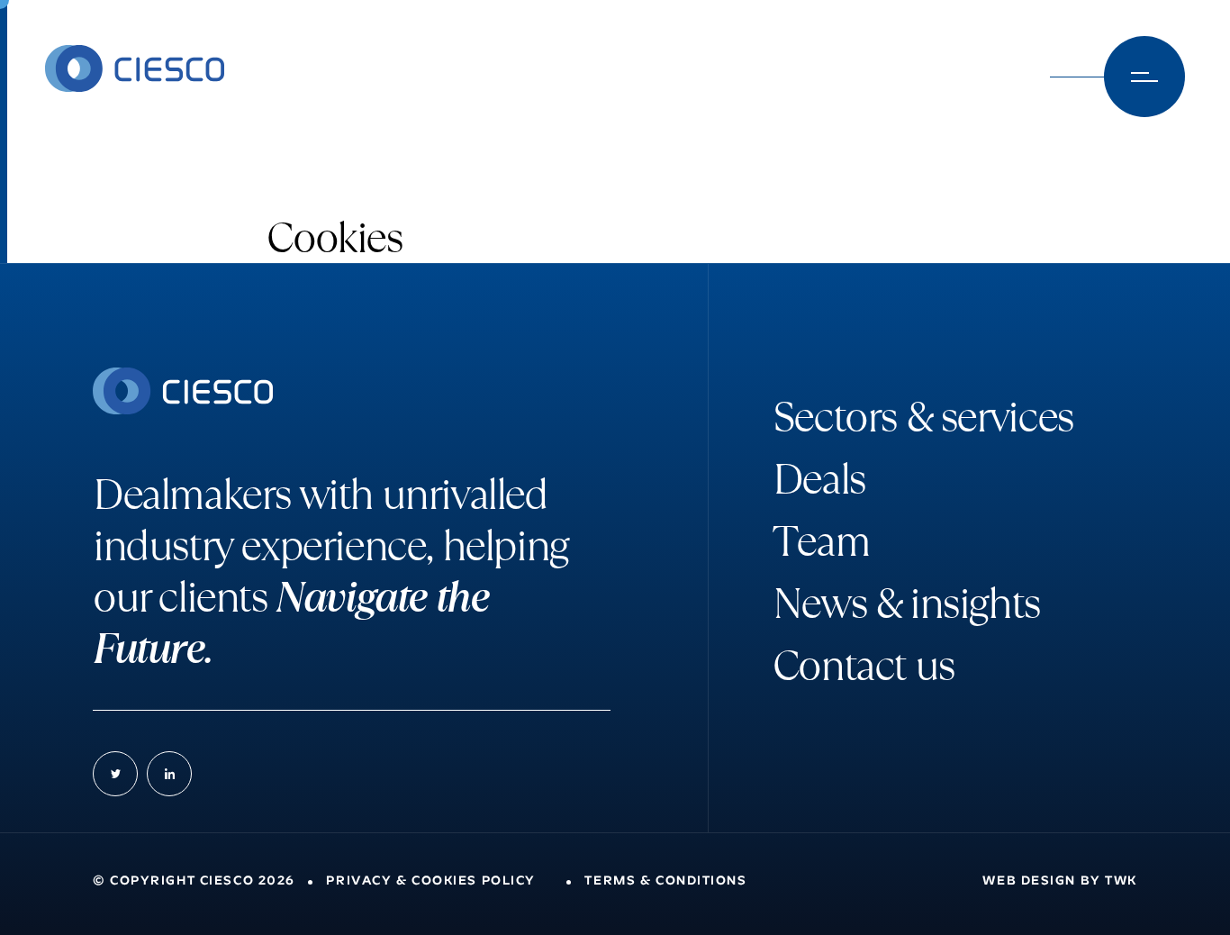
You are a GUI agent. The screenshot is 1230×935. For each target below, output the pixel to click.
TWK (1121, 881)
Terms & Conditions (665, 881)
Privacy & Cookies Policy (430, 881)
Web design (1029, 881)
